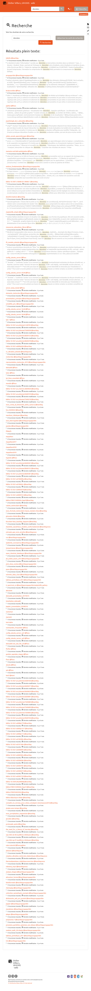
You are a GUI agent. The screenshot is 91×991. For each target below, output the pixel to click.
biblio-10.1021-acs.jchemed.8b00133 (18, 336)
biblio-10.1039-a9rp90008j (15, 782)
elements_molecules (13, 293)
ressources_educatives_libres (16, 227)
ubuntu (8, 665)
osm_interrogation (12, 421)
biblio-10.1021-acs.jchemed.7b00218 (18, 399)
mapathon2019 (11, 452)
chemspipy (9, 888)
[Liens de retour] (88, 30)
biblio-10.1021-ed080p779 (15, 723)
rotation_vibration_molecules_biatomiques (21, 856)
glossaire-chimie (11, 516)
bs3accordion (10, 91)
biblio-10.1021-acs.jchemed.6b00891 (18, 697)
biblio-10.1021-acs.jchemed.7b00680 (18, 702)
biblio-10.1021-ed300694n (15, 750)
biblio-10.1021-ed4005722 (15, 495)
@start (12, 675)
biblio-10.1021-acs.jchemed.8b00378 (18, 341)
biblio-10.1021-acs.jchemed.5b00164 (18, 681)
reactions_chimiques (13, 415)
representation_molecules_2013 (17, 362)
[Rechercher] (61, 9)
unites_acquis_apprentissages (16, 136)
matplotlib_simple (12, 212)
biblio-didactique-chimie (14, 797)
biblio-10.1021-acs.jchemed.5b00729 (18, 394)
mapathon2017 (11, 442)
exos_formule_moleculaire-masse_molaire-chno (22, 511)
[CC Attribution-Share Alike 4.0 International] (12, 976)
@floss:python (20, 845)
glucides (9, 819)
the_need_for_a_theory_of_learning (18, 829)
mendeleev (10, 909)
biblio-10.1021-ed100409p (15, 479)
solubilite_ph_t (11, 304)
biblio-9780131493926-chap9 (16, 500)
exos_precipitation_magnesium (16, 813)
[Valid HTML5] (75, 976)
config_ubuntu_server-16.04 (15, 309)
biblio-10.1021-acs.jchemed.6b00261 (18, 463)
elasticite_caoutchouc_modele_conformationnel (22, 527)
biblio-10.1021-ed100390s (15, 739)
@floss (18, 91)
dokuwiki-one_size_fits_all (15, 644)
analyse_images (11, 872)
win (7, 670)
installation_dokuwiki (13, 601)
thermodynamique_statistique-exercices (20, 861)
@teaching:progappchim (24, 75)
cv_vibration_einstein (13, 352)
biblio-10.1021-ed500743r (15, 766)
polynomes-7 (10, 920)
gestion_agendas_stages (14, 654)
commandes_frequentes (14, 628)
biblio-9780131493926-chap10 (16, 787)
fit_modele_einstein (13, 242)
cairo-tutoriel (10, 845)
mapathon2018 (11, 447)
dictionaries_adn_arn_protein (16, 898)
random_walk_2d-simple (14, 930)
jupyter (8, 904)
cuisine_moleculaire (12, 505)
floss (7, 659)
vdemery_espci (11, 866)
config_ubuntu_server (13, 257)
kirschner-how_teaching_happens (17, 521)
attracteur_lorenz (12, 877)
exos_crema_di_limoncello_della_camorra (20, 405)
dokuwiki (9, 367)
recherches (9, 357)
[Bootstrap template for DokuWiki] (68, 976)
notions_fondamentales (14, 166)
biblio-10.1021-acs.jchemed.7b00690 (18, 707)
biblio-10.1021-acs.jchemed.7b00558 (18, 330)
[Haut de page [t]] (88, 33)
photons (9, 851)
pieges (8, 914)
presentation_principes (14, 298)
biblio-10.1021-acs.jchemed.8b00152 (18, 468)
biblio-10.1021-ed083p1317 (15, 728)
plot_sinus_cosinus (12, 564)
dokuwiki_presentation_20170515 (17, 596)
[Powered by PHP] (72, 976)
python (8, 106)
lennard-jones (10, 548)
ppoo (8, 569)
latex (7, 373)
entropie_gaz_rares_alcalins (15, 532)
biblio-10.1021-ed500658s (15, 760)
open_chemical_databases (15, 553)
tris (7, 941)
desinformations (11, 197)
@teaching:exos (26, 352)
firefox (8, 649)
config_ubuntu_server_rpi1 (15, 633)
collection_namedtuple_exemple (17, 893)
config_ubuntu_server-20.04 (15, 273)
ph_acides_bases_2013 (14, 559)
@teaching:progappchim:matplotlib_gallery (32, 585)
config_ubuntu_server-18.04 (15, 314)
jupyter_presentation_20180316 (17, 606)
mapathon (9, 436)
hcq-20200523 (11, 410)
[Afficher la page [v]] (88, 24)
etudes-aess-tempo (12, 808)
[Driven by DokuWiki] (81, 976)
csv (7, 537)
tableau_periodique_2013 (15, 580)
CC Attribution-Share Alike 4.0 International (20, 983)
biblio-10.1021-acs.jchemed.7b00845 (18, 713)
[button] (69, 9)
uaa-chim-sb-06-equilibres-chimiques (18, 835)
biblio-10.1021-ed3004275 (15, 771)
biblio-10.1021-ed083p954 (15, 346)
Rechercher (46, 42)
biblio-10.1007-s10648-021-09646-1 (18, 182)
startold (9, 617)
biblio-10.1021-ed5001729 (15, 776)
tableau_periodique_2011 (15, 936)
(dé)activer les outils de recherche (70, 38)
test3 (7, 675)
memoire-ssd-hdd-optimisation (16, 151)
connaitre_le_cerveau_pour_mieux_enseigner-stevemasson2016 (28, 803)
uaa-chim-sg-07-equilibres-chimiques (18, 840)
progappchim (10, 75)
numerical (9, 612)
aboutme (9, 590)
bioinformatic (10, 882)
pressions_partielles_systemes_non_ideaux (21, 925)
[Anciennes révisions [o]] (88, 27)
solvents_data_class (13, 574)
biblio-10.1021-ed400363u (15, 755)
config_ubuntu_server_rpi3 (15, 638)
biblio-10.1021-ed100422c (15, 484)
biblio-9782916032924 (13, 792)
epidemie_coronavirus (13, 543)
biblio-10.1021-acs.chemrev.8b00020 (18, 389)
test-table (9, 622)
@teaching (14, 58)
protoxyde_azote (12, 824)
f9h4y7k (8, 431)
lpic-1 (8, 320)
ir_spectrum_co (11, 585)
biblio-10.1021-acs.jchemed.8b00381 (18, 474)
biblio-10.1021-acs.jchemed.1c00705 (18, 325)
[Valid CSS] (78, 976)
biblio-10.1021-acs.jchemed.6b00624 (18, 691)
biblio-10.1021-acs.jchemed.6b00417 (18, 686)
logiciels (9, 458)
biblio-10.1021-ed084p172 (15, 734)
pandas (8, 426)
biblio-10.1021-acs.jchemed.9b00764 (18, 718)
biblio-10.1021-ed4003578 (15, 490)
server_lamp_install (13, 288)
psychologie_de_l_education (16, 121)
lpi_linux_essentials (12, 378)
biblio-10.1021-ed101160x (15, 744)
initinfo (8, 58)
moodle (8, 383)
